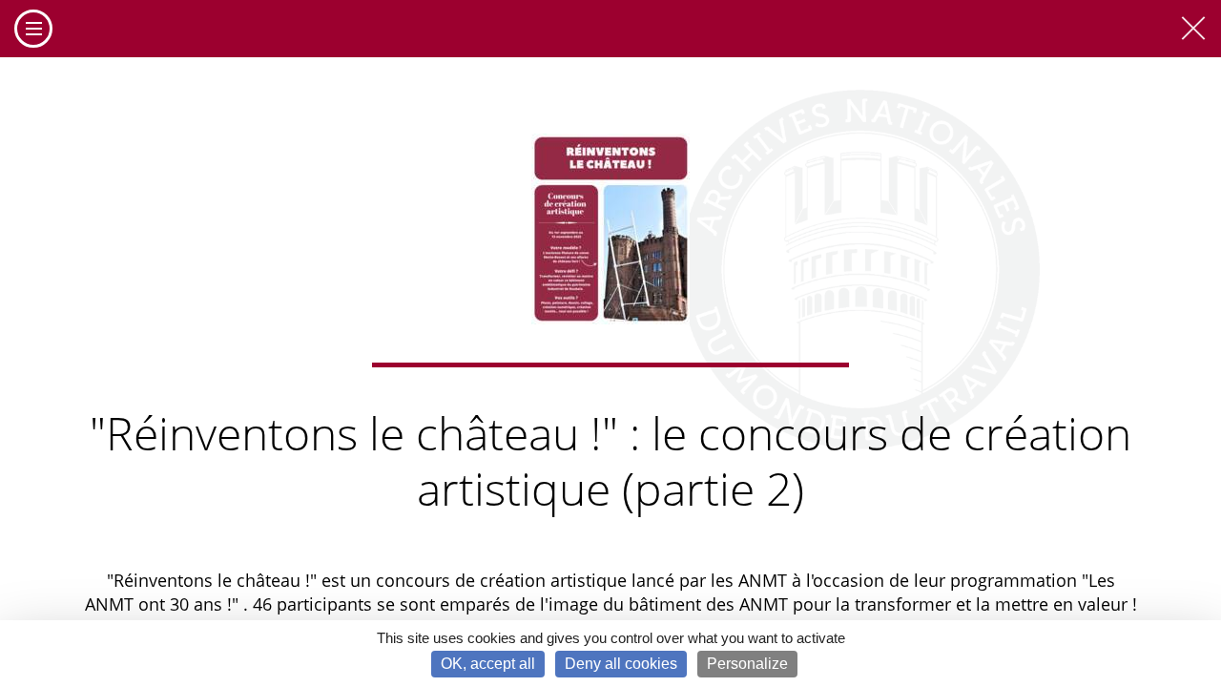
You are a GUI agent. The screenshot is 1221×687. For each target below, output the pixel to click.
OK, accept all (488, 664)
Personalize (747, 664)
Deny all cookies (621, 664)
